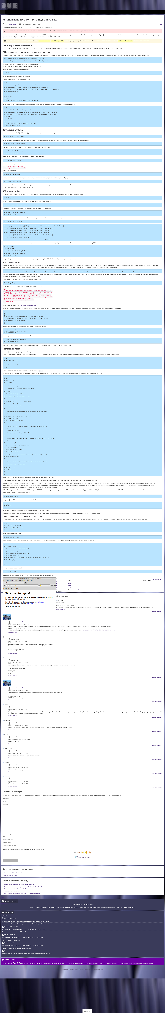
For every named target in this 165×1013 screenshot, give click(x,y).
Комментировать (157, 611)
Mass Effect (61, 963)
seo (116, 963)
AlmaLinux (5, 963)
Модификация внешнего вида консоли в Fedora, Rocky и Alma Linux (24, 887)
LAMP (51, 963)
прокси (137, 963)
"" (5, 915)
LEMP (70, 587)
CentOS (70, 583)
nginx (69, 585)
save (107, 963)
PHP (84, 963)
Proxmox (88, 963)
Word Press (128, 963)
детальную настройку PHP (27, 305)
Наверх (3, 897)
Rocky (104, 963)
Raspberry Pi (99, 963)
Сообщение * (6, 798)
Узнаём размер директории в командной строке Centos (28, 921)
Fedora (38, 963)
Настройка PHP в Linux (11, 875)
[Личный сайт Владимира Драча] (9, 6)
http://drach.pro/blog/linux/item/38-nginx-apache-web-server (98, 630)
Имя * (4, 836)
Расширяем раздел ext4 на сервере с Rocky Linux (27, 929)
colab (22, 963)
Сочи (133, 963)
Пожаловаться (60, 609)
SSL (118, 963)
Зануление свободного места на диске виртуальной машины (22, 893)
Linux (79, 590)
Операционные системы (11, 891)
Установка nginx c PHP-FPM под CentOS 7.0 (25, 937)
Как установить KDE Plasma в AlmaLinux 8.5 (17, 889)
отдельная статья (145, 41)
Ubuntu (122, 963)
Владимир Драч (13, 24)
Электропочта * (7, 842)
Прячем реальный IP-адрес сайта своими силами (19, 884)
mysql (67, 963)
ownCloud (80, 963)
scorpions (112, 963)
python (93, 963)
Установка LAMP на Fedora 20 (13, 873)
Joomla (47, 963)
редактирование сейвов (146, 963)
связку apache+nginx (90, 30)
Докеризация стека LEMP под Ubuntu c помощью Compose (29, 953)
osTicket (75, 963)
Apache (10, 963)
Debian (33, 963)
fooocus (42, 963)
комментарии (157, 579)
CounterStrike (27, 963)
